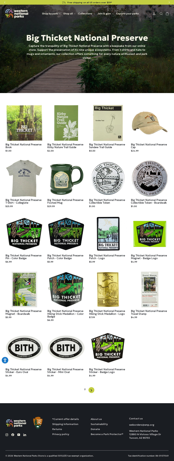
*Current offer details (65, 419)
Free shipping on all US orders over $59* (89, 2)
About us (96, 419)
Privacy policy (60, 434)
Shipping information (65, 424)
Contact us (136, 418)
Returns (57, 429)
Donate (95, 429)
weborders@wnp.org (141, 424)
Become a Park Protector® (107, 434)
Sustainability (99, 424)
